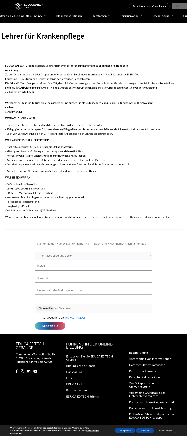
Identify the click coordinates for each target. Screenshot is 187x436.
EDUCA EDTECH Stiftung (83, 396)
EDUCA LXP (74, 384)
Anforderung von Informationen (150, 358)
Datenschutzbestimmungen (147, 365)
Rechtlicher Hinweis (142, 371)
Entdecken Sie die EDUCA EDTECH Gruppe (89, 358)
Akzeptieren (125, 430)
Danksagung (74, 372)
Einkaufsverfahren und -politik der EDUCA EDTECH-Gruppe (151, 415)
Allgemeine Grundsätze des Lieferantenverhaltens (147, 394)
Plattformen (99, 16)
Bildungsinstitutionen (69, 16)
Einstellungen (92, 430)
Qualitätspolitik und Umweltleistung (142, 384)
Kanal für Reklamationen (145, 377)
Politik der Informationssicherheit (151, 402)
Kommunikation (129, 16)
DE (177, 6)
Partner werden (76, 390)
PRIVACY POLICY (75, 317)
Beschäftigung (160, 16)
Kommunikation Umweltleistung (150, 408)
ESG (69, 378)
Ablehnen (145, 430)
